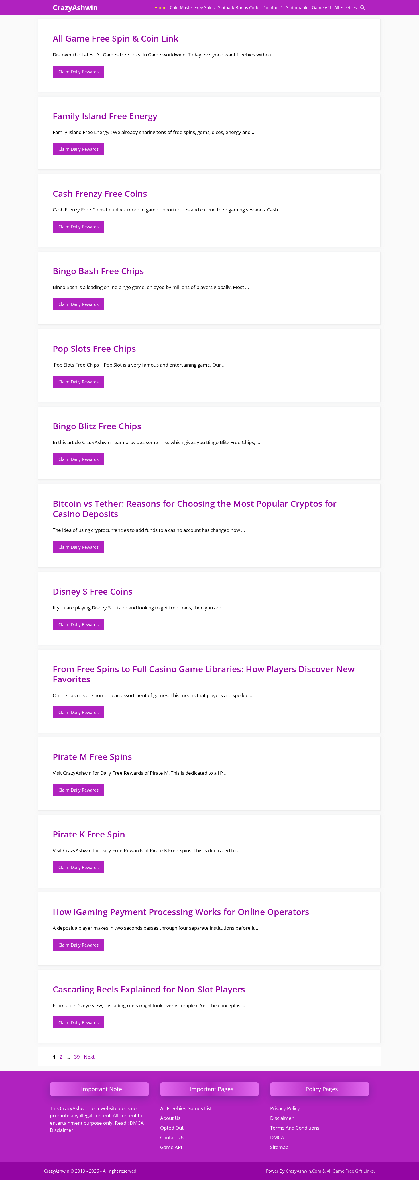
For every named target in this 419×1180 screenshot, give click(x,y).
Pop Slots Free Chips (94, 348)
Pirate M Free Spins (92, 756)
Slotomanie (297, 7)
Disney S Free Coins (93, 591)
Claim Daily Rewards (78, 71)
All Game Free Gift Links (350, 1171)
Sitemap (279, 1147)
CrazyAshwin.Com (303, 1171)
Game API (321, 7)
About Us (170, 1118)
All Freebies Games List (186, 1108)
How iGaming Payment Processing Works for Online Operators (181, 911)
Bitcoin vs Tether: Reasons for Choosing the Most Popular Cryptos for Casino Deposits (195, 509)
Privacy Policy (285, 1108)
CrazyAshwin (75, 7)
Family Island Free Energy (105, 116)
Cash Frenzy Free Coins (100, 193)
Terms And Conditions (294, 1127)
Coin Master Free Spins (192, 7)
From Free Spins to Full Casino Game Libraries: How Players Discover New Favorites (204, 674)
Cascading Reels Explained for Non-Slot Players (149, 989)
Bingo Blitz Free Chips (97, 426)
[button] (362, 7)
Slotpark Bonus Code (238, 7)
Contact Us (172, 1137)
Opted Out (172, 1127)
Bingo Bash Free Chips (98, 271)
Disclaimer (282, 1118)
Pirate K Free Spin (89, 834)
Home (160, 7)
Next (92, 1056)
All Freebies (345, 7)
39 (77, 1056)
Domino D (273, 7)
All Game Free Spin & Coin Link (115, 38)
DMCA (277, 1137)
